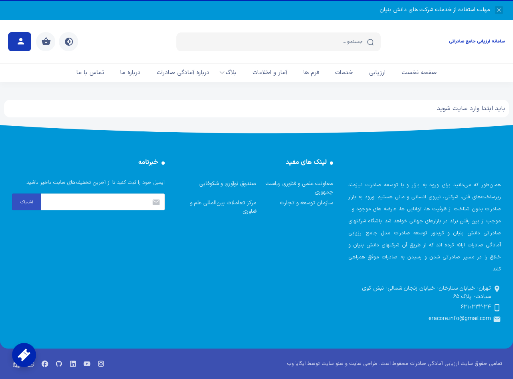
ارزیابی (377, 72)
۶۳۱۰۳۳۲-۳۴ (476, 307)
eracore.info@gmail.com (459, 318)
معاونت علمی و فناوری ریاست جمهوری (299, 187)
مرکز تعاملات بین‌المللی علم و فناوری (223, 207)
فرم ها (311, 72)
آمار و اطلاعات (269, 72)
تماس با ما (90, 72)
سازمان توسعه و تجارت (306, 203)
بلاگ (231, 72)
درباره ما (130, 72)
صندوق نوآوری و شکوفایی (227, 183)
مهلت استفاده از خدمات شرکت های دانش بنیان (435, 10)
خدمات (344, 72)
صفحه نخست (419, 72)
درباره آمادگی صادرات (183, 72)
